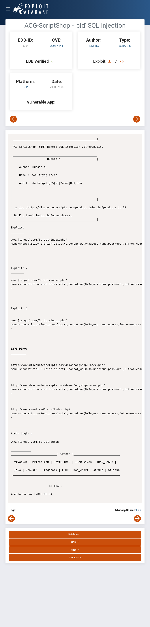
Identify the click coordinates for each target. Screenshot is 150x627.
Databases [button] (74, 534)
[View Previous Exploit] (13, 119)
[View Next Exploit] (136, 119)
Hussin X (93, 45)
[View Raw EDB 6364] (122, 61)
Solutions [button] (74, 557)
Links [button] (74, 542)
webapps (125, 45)
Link (138, 510)
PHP (25, 87)
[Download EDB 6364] (110, 61)
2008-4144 (56, 45)
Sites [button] (74, 550)
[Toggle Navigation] (9, 8)
